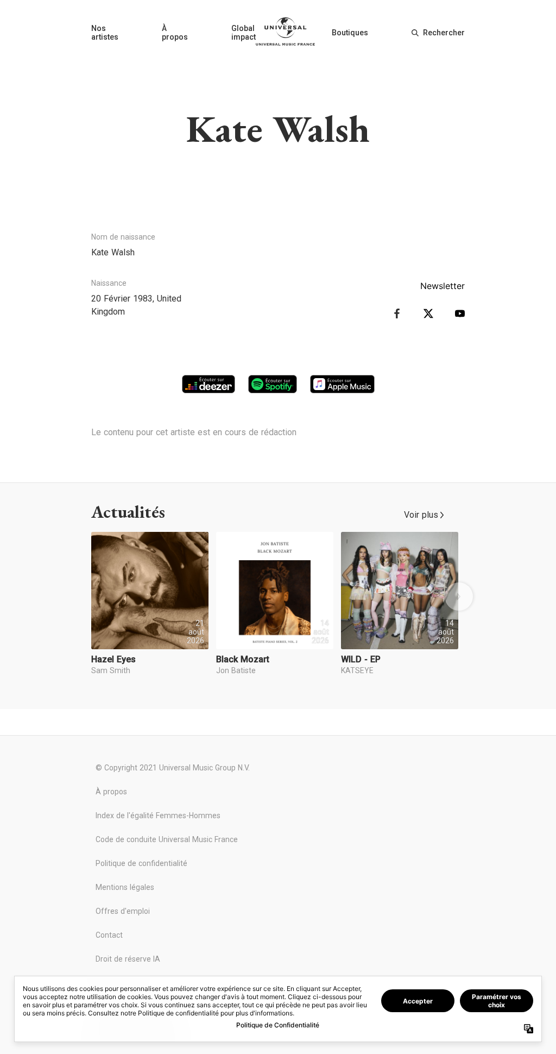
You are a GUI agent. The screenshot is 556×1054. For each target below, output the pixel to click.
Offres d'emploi (123, 911)
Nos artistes (104, 32)
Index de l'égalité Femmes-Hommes (158, 815)
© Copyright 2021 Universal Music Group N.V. (173, 767)
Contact (109, 935)
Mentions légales (125, 887)
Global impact (243, 32)
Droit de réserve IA (128, 959)
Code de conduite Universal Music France (167, 839)
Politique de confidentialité (141, 863)
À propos (175, 32)
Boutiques (350, 32)
